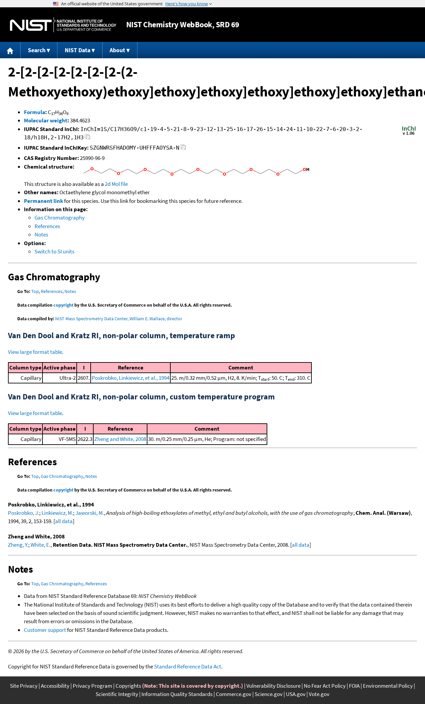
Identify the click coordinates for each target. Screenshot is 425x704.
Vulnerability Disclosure (273, 685)
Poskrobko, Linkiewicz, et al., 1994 (130, 377)
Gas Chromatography (60, 217)
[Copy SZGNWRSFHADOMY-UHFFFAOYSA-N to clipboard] (183, 149)
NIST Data (77, 50)
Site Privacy (24, 685)
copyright (63, 305)
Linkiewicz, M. (57, 512)
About (117, 50)
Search (36, 50)
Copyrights (128, 685)
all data (64, 521)
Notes (41, 234)
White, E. (40, 544)
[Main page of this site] (10, 50)
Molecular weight (45, 120)
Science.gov (269, 694)
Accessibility (55, 685)
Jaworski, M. (89, 512)
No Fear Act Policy (325, 685)
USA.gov (295, 694)
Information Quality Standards (176, 694)
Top (35, 291)
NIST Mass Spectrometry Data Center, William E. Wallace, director (118, 319)
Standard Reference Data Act (187, 666)
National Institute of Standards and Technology (63, 24)
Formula (34, 112)
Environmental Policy (388, 685)
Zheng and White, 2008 (120, 439)
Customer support (45, 630)
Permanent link (43, 201)
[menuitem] (10, 50)
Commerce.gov (233, 694)
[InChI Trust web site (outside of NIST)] (409, 134)
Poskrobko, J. (23, 512)
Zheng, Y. (18, 544)
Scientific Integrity (117, 694)
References (47, 226)
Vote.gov (319, 694)
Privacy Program (92, 685)
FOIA (354, 685)
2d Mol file (116, 184)
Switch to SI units (54, 251)
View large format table (35, 351)
